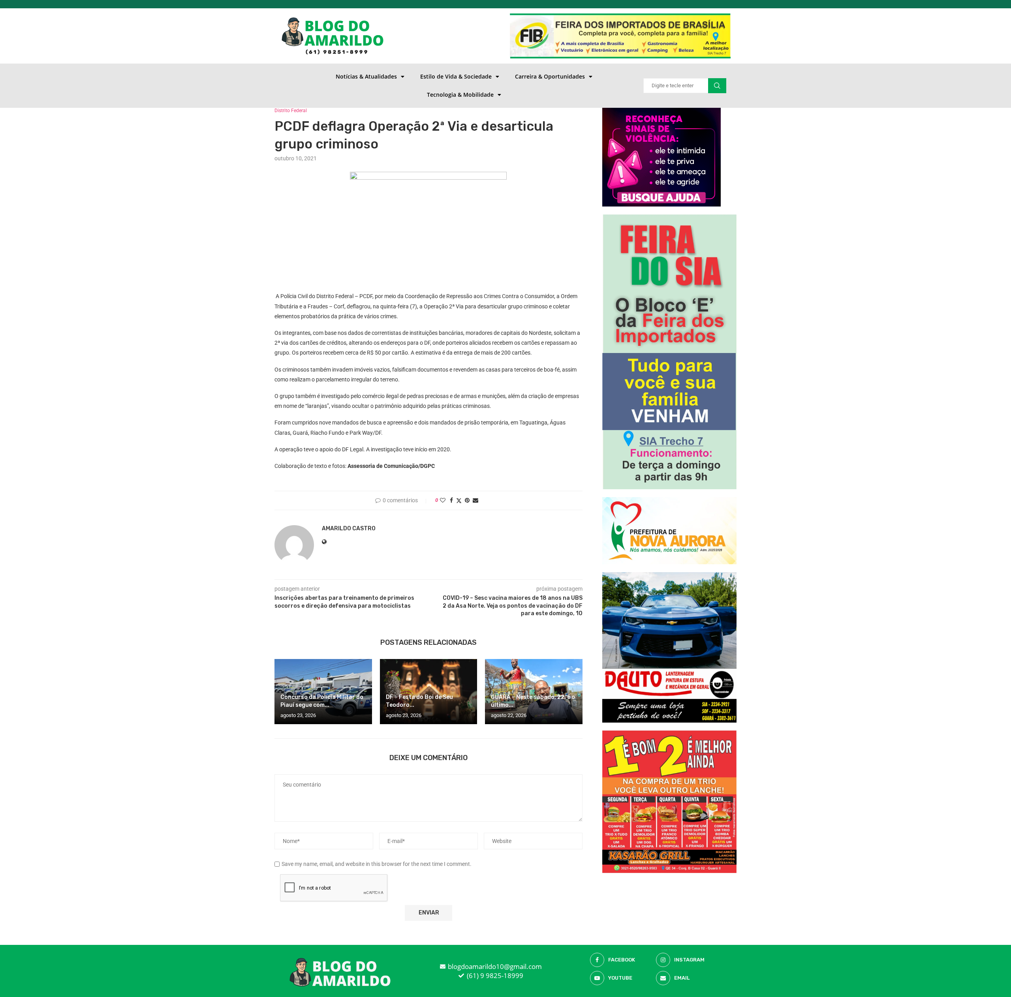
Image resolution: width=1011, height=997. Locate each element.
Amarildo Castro (349, 528)
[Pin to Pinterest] (467, 500)
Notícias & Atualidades (366, 76)
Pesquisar (717, 85)
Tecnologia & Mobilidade (460, 94)
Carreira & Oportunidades (550, 76)
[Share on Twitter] (459, 500)
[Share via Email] (475, 500)
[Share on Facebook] (451, 500)
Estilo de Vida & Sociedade (456, 76)
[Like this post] (442, 500)
